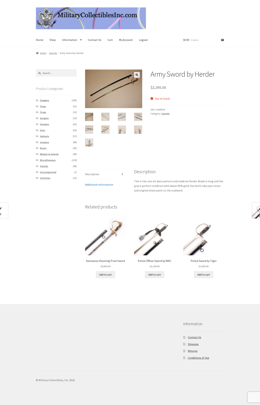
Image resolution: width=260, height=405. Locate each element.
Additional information (99, 184)
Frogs (43, 112)
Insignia (44, 142)
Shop (53, 40)
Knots (43, 148)
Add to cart (105, 274)
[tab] (105, 174)
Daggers (44, 100)
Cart (110, 40)
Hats (42, 130)
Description (92, 174)
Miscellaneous (48, 160)
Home (39, 40)
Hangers (44, 124)
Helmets (44, 136)
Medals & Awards (49, 154)
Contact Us (94, 40)
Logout (143, 40)
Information (69, 40)
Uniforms (45, 178)
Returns (193, 351)
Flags (43, 106)
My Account (126, 40)
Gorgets (44, 118)
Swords (53, 53)
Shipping (193, 344)
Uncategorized (48, 172)
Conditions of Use (198, 358)
